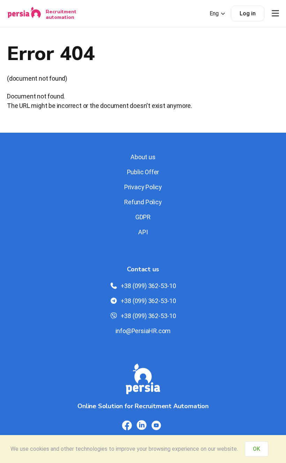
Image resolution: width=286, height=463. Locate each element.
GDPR (143, 217)
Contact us (143, 269)
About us (142, 157)
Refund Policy (142, 202)
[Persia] (24, 13)
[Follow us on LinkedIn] (142, 425)
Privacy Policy (143, 187)
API (143, 232)
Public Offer (143, 172)
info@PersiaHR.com (143, 331)
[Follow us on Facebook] (127, 425)
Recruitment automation (61, 14)
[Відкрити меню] (275, 13)
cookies (39, 449)
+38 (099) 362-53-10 (148, 285)
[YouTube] (156, 425)
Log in (248, 13)
